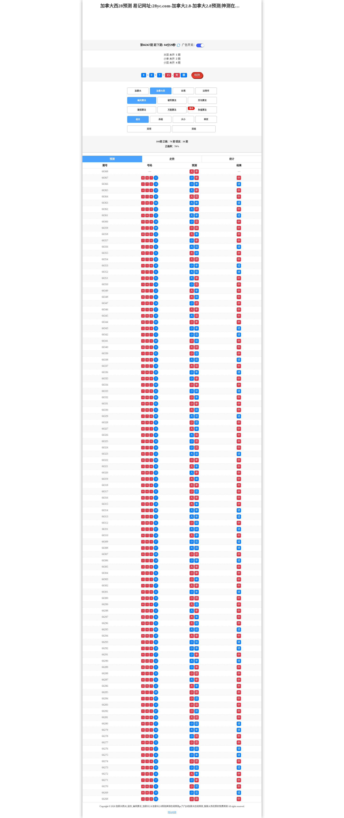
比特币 (206, 91)
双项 (149, 129)
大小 (183, 119)
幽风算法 (141, 100)
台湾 (183, 91)
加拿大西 (160, 91)
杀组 (161, 119)
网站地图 (172, 812)
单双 (206, 119)
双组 (194, 129)
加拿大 (138, 91)
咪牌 (197, 75)
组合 (138, 119)
